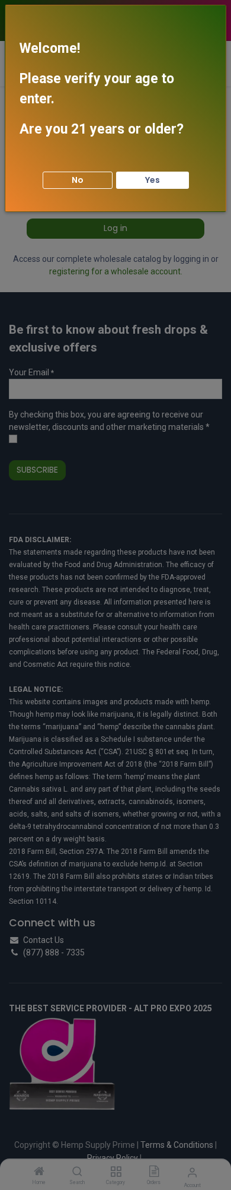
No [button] (78, 180)
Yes (152, 180)
